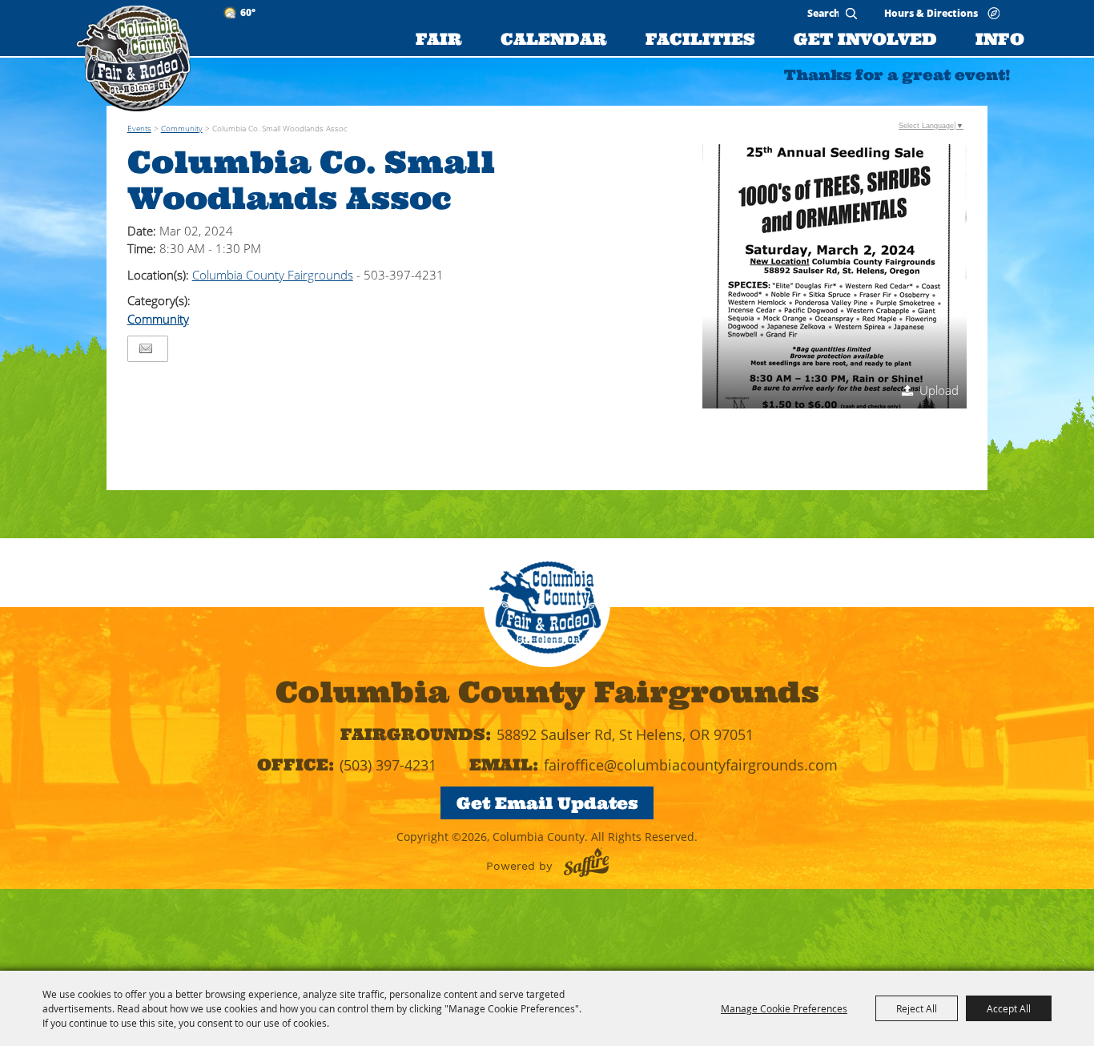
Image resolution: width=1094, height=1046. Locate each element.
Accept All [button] (1009, 1008)
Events (139, 128)
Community (182, 128)
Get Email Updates (547, 803)
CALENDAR (554, 39)
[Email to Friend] (145, 348)
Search (851, 13)
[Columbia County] (133, 58)
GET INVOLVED (865, 39)
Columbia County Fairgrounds (272, 275)
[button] (834, 276)
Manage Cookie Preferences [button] (784, 1008)
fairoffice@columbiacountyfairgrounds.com (691, 764)
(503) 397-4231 (388, 764)
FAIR (439, 39)
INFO (999, 39)
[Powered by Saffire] (586, 862)
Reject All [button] (916, 1008)
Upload (939, 390)
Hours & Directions (931, 12)
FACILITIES (700, 39)
